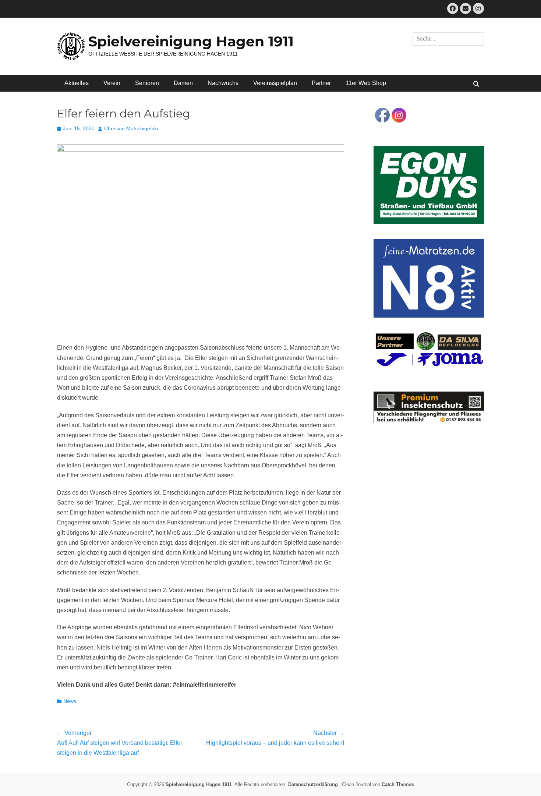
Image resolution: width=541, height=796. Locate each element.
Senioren (147, 83)
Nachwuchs (223, 83)
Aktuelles (76, 83)
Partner (321, 83)
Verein (111, 83)
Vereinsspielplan (275, 83)
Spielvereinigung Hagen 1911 (191, 41)
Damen (183, 83)
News (69, 701)
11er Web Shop (366, 83)
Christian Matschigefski (131, 128)
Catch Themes (398, 784)
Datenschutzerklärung (313, 784)
